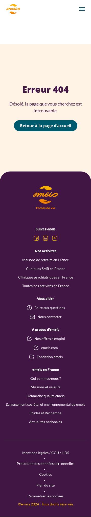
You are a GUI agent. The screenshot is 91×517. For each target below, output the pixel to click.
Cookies (45, 474)
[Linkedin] (45, 238)
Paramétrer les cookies (45, 496)
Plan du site (45, 485)
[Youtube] (55, 238)
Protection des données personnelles (45, 463)
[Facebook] (36, 238)
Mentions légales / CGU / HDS (45, 453)
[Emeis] (13, 9)
